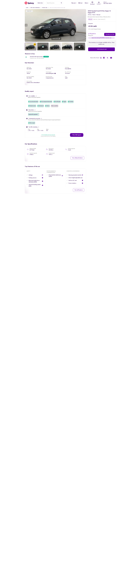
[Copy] (101, 58)
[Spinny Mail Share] (111, 58)
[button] (76, 135)
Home (27, 7)
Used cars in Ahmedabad (35, 7)
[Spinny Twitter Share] (107, 58)
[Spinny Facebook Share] (104, 58)
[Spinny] (29, 3)
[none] (55, 25)
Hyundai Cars (44, 7)
